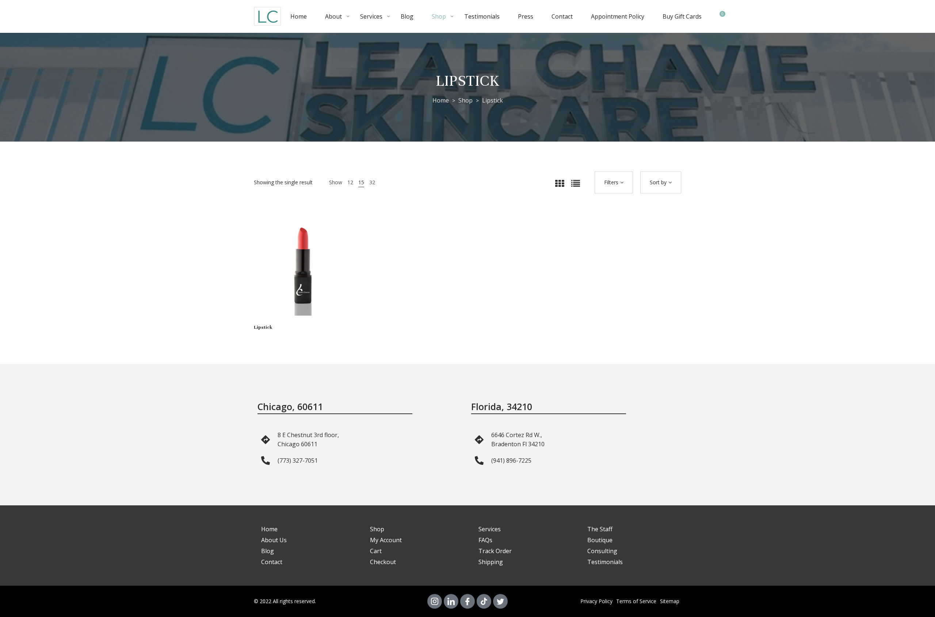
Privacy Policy (596, 601)
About (333, 16)
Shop (439, 16)
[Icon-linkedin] (451, 601)
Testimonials (482, 16)
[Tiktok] (484, 601)
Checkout (383, 562)
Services (371, 16)
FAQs (485, 540)
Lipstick (263, 327)
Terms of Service (636, 601)
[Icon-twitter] (500, 601)
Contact (562, 16)
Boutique (599, 540)
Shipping (490, 562)
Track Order (495, 551)
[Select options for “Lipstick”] (314, 274)
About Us (274, 540)
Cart (376, 551)
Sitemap (669, 601)
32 (372, 182)
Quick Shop (292, 274)
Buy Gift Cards (682, 16)
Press (525, 16)
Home (298, 16)
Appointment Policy (617, 16)
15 (361, 182)
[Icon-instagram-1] (434, 601)
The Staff (599, 529)
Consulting (602, 551)
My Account (386, 540)
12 (350, 182)
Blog (407, 16)
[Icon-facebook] (467, 601)
